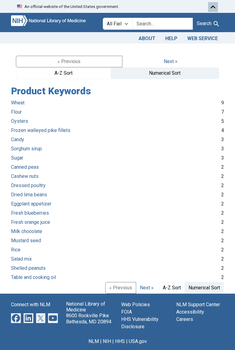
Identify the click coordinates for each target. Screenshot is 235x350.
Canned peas (25, 167)
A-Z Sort (63, 73)
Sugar (17, 158)
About (147, 38)
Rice (16, 250)
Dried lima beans (29, 195)
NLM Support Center (198, 304)
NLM (93, 341)
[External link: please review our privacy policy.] (16, 318)
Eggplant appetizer (31, 204)
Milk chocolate (26, 231)
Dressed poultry (28, 185)
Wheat (17, 103)
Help (171, 38)
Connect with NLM (30, 304)
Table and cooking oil (33, 277)
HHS (120, 341)
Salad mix (21, 259)
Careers (184, 319)
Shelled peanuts (28, 268)
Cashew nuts (25, 176)
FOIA (126, 312)
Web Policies (135, 304)
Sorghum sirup (26, 149)
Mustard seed (26, 240)
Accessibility (190, 312)
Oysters (19, 121)
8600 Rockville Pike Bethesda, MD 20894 (88, 318)
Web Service (202, 38)
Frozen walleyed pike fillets (40, 130)
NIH (107, 341)
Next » (170, 61)
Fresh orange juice (30, 222)
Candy (17, 139)
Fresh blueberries (30, 213)
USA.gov (138, 341)
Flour (16, 112)
